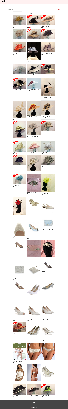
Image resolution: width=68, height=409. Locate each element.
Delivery (34, 402)
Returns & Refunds (34, 403)
